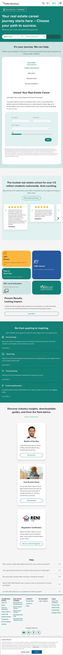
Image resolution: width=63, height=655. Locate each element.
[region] (31, 646)
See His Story (31, 455)
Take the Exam (31, 500)
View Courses (53, 37)
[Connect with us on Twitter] (39, 633)
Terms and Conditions (55, 601)
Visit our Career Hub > (31, 417)
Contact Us (29, 603)
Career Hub (4, 614)
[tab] (31, 63)
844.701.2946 (29, 601)
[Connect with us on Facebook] (34, 633)
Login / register (43, 601)
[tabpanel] (31, 125)
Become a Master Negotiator (31, 544)
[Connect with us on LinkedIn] (29, 633)
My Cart (47, 3)
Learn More (31, 314)
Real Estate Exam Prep (18, 615)
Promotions (4, 619)
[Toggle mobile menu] (60, 3)
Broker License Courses (17, 607)
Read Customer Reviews (31, 198)
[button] (58, 218)
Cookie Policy (55, 610)
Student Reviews (6, 616)
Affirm (3, 605)
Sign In (54, 3)
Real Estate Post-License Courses (18, 619)
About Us (4, 602)
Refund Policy (55, 607)
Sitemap (3, 624)
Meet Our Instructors (4, 608)
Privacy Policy (55, 605)
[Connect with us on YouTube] (24, 633)
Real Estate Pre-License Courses (17, 603)
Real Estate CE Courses (17, 611)
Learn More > (6, 348)
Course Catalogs (6, 621)
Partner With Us (6, 611)
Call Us (43, 3)
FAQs (27, 606)
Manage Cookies (56, 612)
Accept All (36, 652)
